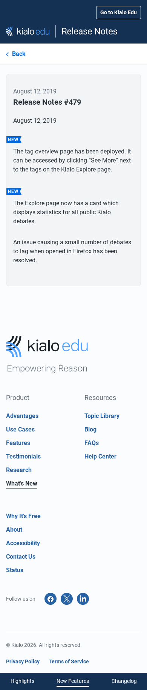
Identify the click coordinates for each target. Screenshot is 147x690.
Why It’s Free (23, 516)
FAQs (91, 442)
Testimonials (23, 456)
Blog (90, 429)
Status (14, 570)
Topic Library (101, 415)
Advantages (22, 415)
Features (18, 442)
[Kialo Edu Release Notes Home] (73, 31)
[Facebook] (50, 599)
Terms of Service (69, 661)
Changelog (124, 681)
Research (19, 470)
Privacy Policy (23, 661)
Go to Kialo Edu (118, 12)
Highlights (22, 681)
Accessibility (23, 543)
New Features (73, 681)
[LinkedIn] (83, 599)
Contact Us (20, 556)
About (14, 529)
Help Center (100, 456)
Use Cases (20, 429)
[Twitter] (67, 599)
